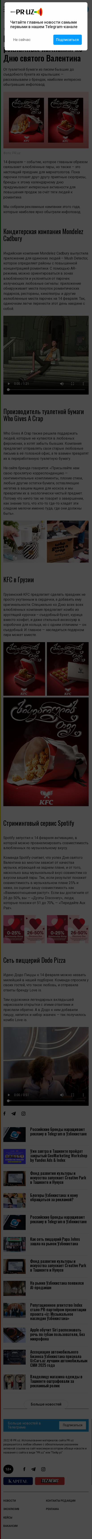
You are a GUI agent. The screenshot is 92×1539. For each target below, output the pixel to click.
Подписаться (67, 39)
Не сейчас (22, 39)
